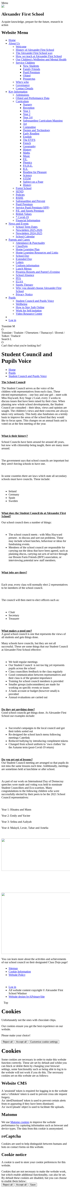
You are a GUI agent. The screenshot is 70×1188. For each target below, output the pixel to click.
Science (27, 175)
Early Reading (31, 133)
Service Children (25, 62)
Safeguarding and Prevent (30, 201)
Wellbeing (21, 304)
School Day (22, 255)
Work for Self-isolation (29, 310)
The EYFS (29, 139)
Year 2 (26, 114)
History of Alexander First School (35, 49)
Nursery (27, 104)
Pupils (12, 297)
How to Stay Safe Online (30, 307)
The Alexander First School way (34, 53)
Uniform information (27, 265)
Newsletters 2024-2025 (29, 233)
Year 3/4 (27, 117)
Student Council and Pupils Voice (35, 300)
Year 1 (26, 110)
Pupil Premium (31, 72)
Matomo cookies (19, 1122)
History (27, 149)
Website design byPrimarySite (27, 996)
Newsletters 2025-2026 (29, 230)
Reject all (8, 1041)
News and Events (19, 223)
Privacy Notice (24, 294)
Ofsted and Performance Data (32, 98)
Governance (23, 85)
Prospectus (29, 78)
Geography (29, 146)
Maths (26, 152)
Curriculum (22, 101)
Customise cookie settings (44, 1041)
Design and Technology (36, 130)
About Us (14, 43)
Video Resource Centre (29, 313)
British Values (24, 213)
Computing (29, 127)
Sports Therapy (24, 284)
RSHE (19, 197)
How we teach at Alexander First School (39, 56)
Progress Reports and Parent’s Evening (38, 271)
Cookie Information (20, 971)
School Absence (25, 275)
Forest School (23, 188)
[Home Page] (2, 6)
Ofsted (27, 75)
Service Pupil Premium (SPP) (32, 207)
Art (25, 123)
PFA (18, 278)
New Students (31, 65)
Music (26, 156)
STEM (27, 178)
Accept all (21, 1041)
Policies (20, 194)
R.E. (25, 168)
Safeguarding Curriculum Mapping (43, 120)
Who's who (22, 82)
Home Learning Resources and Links (37, 252)
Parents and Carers (19, 239)
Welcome (21, 46)
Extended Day (24, 259)
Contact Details (24, 88)
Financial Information (28, 220)
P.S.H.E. (28, 165)
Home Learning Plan (27, 249)
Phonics (27, 162)
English (27, 136)
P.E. (25, 159)
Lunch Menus (24, 268)
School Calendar (25, 236)
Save (33, 1184)
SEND (20, 191)
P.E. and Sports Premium (30, 210)
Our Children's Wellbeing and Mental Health (41, 59)
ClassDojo (22, 246)
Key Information (18, 91)
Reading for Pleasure (35, 172)
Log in (12, 320)
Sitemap (13, 968)
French (27, 143)
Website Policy (17, 974)
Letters (20, 262)
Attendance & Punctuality (30, 242)
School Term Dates (27, 226)
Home (12, 40)
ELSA (19, 281)
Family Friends (31, 69)
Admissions (22, 94)
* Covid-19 (22, 217)
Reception (28, 107)
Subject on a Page (33, 181)
